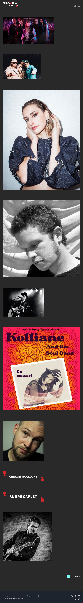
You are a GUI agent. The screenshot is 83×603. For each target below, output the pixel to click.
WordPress (50, 596)
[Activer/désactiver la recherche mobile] (75, 6)
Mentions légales (18, 598)
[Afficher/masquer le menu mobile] (79, 6)
